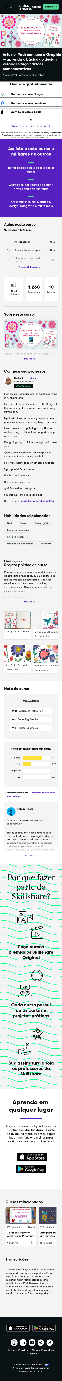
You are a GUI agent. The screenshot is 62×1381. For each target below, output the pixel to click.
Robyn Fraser (25, 809)
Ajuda (35, 1350)
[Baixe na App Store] (31, 1157)
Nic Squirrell (25, 378)
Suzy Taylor (11, 665)
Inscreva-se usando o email (31, 126)
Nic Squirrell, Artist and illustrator (23, 75)
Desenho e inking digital (20, 543)
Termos (33, 1353)
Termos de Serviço (42, 132)
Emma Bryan (41, 631)
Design (23, 523)
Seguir (33, 378)
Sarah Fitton (41, 665)
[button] (5, 7)
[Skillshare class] (21, 1215)
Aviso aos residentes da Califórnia (31, 1368)
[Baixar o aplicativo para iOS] (18, 1328)
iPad (9, 523)
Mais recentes (13, 796)
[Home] (25, 7)
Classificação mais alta (17, 792)
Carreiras (23, 1350)
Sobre (11, 1350)
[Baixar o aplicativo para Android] (44, 1328)
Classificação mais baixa (42, 792)
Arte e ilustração (16, 536)
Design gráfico (42, 523)
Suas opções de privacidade (28, 1364)
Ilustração (46, 543)
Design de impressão (18, 530)
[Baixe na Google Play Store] (31, 1169)
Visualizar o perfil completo (37, 501)
